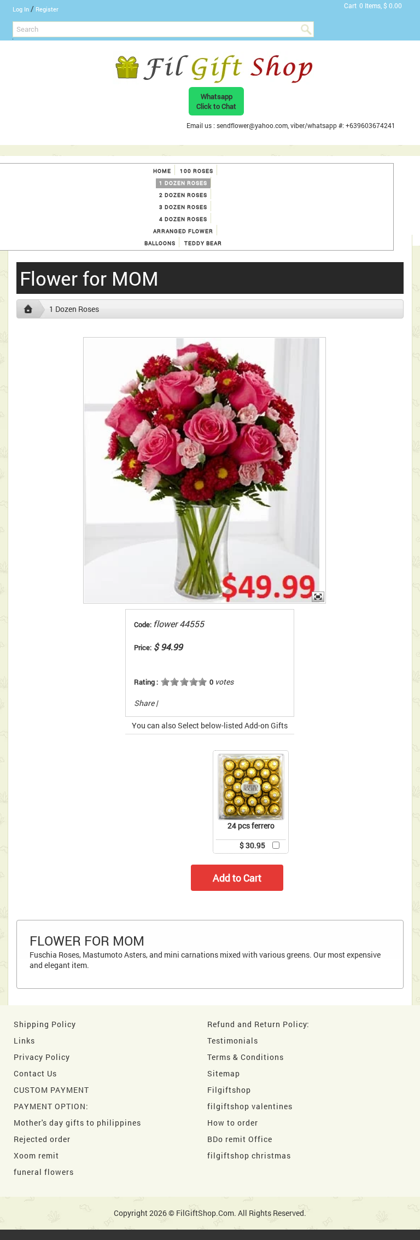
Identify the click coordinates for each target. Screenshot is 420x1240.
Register (47, 9)
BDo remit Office (239, 1139)
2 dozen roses (183, 195)
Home (162, 171)
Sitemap (223, 1073)
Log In (21, 9)
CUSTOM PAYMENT (51, 1090)
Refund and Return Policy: (258, 1024)
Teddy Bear (203, 243)
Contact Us (35, 1073)
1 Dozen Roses (183, 183)
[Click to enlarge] (251, 787)
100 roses (196, 171)
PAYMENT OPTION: (51, 1106)
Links (24, 1040)
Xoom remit (36, 1155)
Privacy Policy (42, 1057)
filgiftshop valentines (250, 1106)
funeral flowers (44, 1172)
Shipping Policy (45, 1024)
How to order (232, 1122)
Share (144, 703)
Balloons (160, 243)
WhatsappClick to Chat (216, 101)
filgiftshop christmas (249, 1155)
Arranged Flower (183, 231)
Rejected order (42, 1139)
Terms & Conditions (245, 1057)
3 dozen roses (183, 207)
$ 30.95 (252, 845)
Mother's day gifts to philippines (77, 1122)
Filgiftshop (229, 1090)
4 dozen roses (183, 219)
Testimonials (232, 1040)
